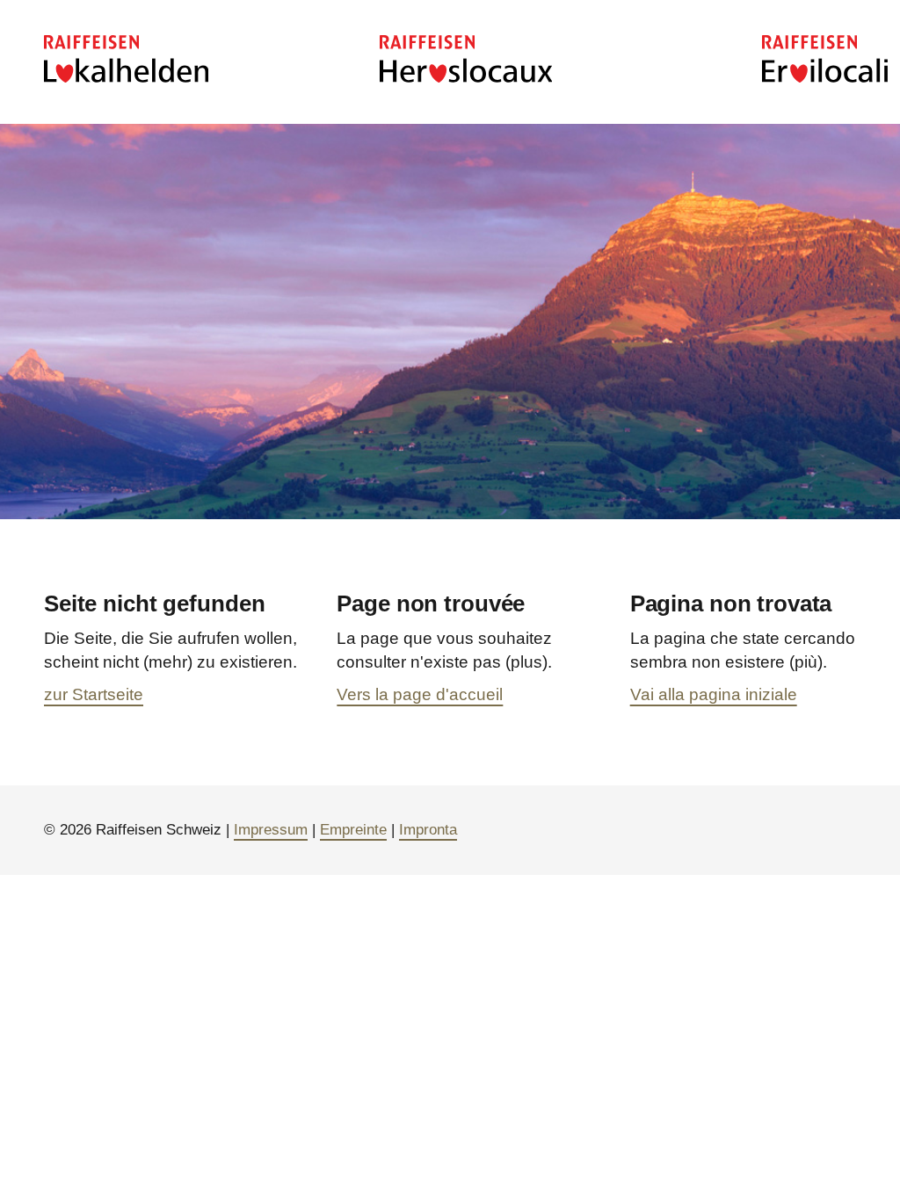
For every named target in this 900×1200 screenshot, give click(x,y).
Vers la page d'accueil (420, 694)
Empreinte (353, 829)
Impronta (428, 829)
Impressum (271, 829)
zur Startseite (93, 694)
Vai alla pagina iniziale (713, 694)
